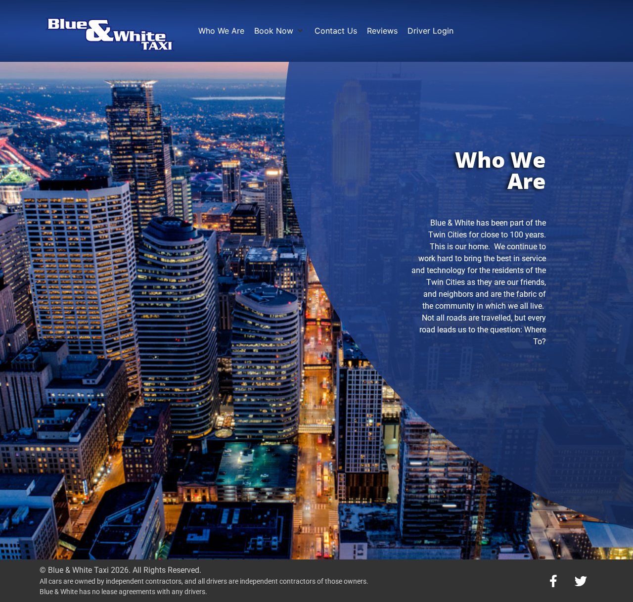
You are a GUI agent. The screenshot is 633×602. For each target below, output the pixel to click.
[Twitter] (580, 580)
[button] (279, 30)
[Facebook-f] (553, 580)
